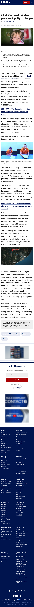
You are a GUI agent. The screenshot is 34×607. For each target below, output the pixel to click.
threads (18, 591)
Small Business (5, 468)
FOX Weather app (20, 441)
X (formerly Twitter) (6, 518)
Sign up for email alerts (22, 531)
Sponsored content (6, 562)
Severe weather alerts (21, 432)
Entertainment (5, 440)
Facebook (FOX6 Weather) (5, 520)
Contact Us (20, 527)
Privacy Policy (18, 387)
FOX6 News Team (20, 535)
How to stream (19, 481)
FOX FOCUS (4, 560)
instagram (15, 591)
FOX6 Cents (4, 461)
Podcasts (3, 441)
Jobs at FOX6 (19, 537)
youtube (21, 591)
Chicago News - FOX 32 (6, 532)
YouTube (3, 506)
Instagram (3, 510)
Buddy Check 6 (19, 510)
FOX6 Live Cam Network (20, 438)
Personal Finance (5, 464)
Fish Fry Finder (19, 508)
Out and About (19, 466)
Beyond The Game (6, 487)
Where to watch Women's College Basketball (20, 574)
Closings (18, 445)
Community (20, 502)
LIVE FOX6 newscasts (21, 483)
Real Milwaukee (20, 464)
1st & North (4, 485)
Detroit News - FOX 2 (6, 538)
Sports (3, 479)
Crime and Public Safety (17, 23)
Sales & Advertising (5, 553)
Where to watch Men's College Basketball (21, 570)
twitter (12, 591)
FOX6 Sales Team (5, 556)
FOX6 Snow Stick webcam (20, 449)
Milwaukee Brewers (6, 481)
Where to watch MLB (21, 561)
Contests (18, 529)
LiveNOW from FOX (21, 489)
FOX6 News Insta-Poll (6, 445)
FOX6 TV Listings (20, 487)
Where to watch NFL (21, 556)
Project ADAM (19, 512)
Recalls (3, 462)
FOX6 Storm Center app (21, 435)
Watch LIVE (20, 479)
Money (3, 457)
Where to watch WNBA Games (22, 578)
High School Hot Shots (7, 489)
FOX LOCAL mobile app (6, 448)
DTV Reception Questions (19, 547)
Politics (3, 443)
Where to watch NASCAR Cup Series (21, 563)
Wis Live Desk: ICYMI (21, 485)
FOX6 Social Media (5, 503)
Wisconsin (25, 334)
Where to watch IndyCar (20, 567)
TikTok (3, 512)
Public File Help (19, 541)
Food (17, 470)
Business (3, 466)
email (24, 591)
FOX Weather (19, 443)
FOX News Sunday (20, 496)
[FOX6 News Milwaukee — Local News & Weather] (5, 2)
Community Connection (19, 514)
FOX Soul (18, 494)
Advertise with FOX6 (6, 558)
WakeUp (19, 457)
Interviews (18, 468)
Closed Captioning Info (21, 544)
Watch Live (26, 2)
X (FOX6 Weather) (5, 523)
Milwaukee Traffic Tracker (20, 474)
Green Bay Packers (6, 483)
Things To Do (19, 504)
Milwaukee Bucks (5, 491)
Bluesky (3, 516)
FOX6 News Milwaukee (6, 23)
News (4, 339)
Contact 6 (3, 459)
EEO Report (19, 539)
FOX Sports (19, 492)
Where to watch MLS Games (21, 581)
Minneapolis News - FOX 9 (6, 535)
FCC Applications (20, 542)
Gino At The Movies (21, 471)
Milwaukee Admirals (6, 492)
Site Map (3, 452)
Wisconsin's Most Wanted (5, 435)
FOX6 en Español (5, 450)
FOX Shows (19, 498)
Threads (3, 514)
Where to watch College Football (20, 558)
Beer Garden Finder (21, 506)
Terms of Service (18, 389)
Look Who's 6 (19, 462)
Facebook (3, 508)
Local (2, 432)
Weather (19, 430)
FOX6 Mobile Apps (20, 533)
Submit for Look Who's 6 (22, 459)
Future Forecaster (20, 447)
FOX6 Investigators (6, 438)
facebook (9, 591)
